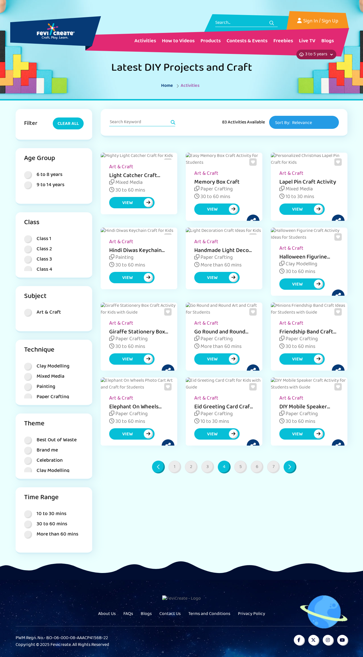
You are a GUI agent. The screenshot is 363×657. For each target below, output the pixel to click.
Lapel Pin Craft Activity (307, 182)
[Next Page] (290, 467)
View (127, 203)
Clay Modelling (300, 264)
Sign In (310, 21)
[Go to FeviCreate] (55, 31)
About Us (107, 614)
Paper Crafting (216, 189)
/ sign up (328, 21)
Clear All (68, 124)
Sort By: (293, 123)
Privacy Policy (251, 614)
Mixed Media (128, 183)
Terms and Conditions (209, 614)
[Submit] (271, 23)
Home (167, 86)
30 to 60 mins (129, 191)
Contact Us (170, 614)
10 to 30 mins (299, 197)
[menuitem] (145, 42)
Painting (124, 258)
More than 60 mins (220, 266)
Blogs (146, 614)
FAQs (128, 614)
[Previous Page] (158, 467)
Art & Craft (121, 167)
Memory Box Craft (217, 182)
